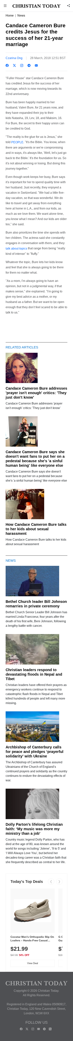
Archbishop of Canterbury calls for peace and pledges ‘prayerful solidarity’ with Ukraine (34, 751)
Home (10, 15)
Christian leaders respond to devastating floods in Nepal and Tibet (34, 674)
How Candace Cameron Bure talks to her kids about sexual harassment (36, 529)
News (21, 15)
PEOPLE (17, 142)
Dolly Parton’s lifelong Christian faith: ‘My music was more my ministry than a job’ (34, 828)
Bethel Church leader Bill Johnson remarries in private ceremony (36, 603)
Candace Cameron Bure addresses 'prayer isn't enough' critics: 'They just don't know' (36, 392)
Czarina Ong (14, 58)
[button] (5, 6)
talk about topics (16, 248)
